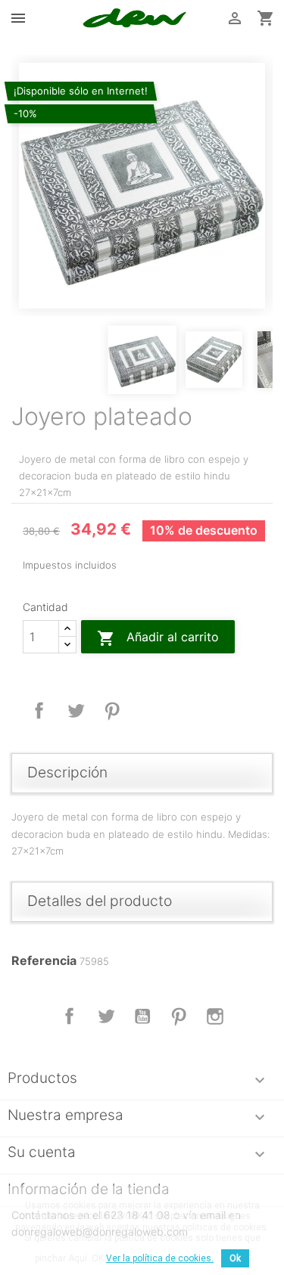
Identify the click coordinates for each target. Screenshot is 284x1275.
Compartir (39, 711)
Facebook (70, 1016)
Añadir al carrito (158, 638)
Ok (235, 1258)
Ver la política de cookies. (160, 1258)
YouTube (142, 1016)
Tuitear (76, 711)
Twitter (106, 1016)
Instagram (215, 1016)
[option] (142, 185)
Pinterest (112, 711)
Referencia (43, 960)
